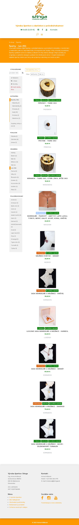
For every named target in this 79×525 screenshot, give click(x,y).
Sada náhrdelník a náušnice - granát (47, 369)
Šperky (18, 42)
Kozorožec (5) (15, 183)
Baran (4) (14, 155)
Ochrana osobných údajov (18, 507)
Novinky (15, 84)
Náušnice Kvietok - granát (47, 256)
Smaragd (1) (14, 239)
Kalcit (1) (13, 218)
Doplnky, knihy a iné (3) (16, 125)
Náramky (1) (15, 103)
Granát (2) (14, 212)
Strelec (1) (14, 180)
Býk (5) (13, 159)
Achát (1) (13, 200)
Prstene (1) (15, 115)
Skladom (15, 78)
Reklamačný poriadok (16, 505)
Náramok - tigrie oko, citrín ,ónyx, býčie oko (47, 178)
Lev (42, 74)
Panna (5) (14, 171)
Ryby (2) (13, 189)
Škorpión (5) (15, 177)
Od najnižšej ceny (32, 70)
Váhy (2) (13, 174)
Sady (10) (15, 112)
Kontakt (53, 30)
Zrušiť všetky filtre (16, 88)
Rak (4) (13, 165)
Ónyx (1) (13, 236)
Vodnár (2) (14, 186)
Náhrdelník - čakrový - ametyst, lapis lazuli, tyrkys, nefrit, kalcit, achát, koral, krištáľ (47, 217)
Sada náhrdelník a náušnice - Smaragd (47, 406)
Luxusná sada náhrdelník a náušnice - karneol (47, 331)
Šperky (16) (15, 100)
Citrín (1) (13, 209)
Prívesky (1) (15, 109)
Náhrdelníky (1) (16, 106)
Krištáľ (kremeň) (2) (16, 226)
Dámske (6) (14, 139)
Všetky (13, 152)
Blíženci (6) (14, 162)
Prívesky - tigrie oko (47, 103)
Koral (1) (13, 230)
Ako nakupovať (14, 500)
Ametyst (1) (14, 203)
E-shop (11, 42)
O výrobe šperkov (15, 497)
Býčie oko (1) (15, 206)
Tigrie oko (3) (15, 242)
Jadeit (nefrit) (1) (16, 215)
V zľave (14, 81)
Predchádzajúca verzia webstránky (51, 503)
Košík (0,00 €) (28, 30)
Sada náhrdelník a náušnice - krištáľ (47, 293)
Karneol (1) (14, 221)
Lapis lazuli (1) (15, 233)
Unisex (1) (14, 142)
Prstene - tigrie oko (47, 141)
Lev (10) (13, 168)
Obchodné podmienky (17, 502)
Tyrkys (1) (14, 248)
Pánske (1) (14, 136)
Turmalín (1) (14, 245)
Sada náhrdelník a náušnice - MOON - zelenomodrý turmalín (47, 445)
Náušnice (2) (16, 118)
